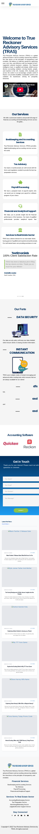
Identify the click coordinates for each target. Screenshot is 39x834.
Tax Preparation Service (19, 802)
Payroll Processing (19, 789)
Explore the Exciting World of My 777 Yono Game (19, 666)
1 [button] (17, 296)
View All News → (5, 524)
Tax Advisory (19, 787)
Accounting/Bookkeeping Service (19, 800)
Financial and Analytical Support (20, 791)
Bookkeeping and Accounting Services (19, 784)
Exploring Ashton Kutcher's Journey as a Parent (19, 631)
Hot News (32, 552)
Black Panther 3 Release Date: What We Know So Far (19, 555)
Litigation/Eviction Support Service (20, 806)
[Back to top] (33, 825)
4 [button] (21, 296)
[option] (20, 268)
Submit (20, 510)
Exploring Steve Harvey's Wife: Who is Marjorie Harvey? (19, 703)
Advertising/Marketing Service (19, 804)
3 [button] (20, 296)
